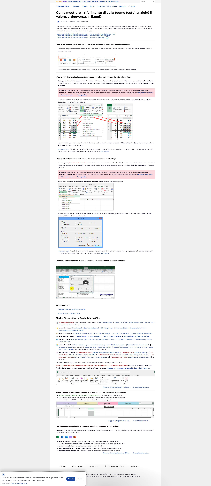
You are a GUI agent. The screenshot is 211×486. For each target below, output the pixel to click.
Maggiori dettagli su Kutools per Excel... (116, 387)
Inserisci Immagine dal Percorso (138, 355)
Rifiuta (80, 479)
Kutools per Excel (63, 149)
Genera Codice (119, 322)
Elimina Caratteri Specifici (110, 352)
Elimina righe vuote (107, 328)
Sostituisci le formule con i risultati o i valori (71, 309)
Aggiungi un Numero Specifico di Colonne (83, 339)
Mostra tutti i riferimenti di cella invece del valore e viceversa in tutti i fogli (80, 38)
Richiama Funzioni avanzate (77, 325)
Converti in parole (80, 357)
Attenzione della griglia (81, 345)
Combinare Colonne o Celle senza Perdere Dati (130, 328)
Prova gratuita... (82, 95)
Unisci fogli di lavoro (104, 347)
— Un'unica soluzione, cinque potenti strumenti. (87, 1)
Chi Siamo (135, 466)
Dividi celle (145, 357)
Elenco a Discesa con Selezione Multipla (136, 336)
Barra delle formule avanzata (116, 345)
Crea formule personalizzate (134, 322)
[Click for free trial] (95, 121)
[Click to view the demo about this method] (113, 34)
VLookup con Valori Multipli (101, 333)
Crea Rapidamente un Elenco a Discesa (88, 336)
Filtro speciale (68, 349)
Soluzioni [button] (76, 6)
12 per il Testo (84, 352)
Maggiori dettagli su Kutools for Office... (116, 453)
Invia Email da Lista (141, 347)
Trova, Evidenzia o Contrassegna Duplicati (85, 328)
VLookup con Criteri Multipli (82, 333)
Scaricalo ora (105, 151)
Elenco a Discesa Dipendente (112, 336)
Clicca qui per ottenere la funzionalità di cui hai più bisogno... (128, 368)
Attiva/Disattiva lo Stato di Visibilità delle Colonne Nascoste (126, 339)
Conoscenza (78, 466)
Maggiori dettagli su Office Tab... (119, 421)
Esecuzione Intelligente (105, 322)
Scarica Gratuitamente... (141, 387)
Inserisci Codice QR (122, 355)
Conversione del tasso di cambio (96, 357)
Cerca (132, 6)
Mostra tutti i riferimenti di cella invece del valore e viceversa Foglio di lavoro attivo (83, 35)
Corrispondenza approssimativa (141, 333)
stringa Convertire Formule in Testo (69, 313)
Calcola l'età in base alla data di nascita (82, 355)
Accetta (71, 479)
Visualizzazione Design (98, 345)
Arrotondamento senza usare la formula (71, 330)
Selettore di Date (90, 347)
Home (63, 466)
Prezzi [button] (92, 6)
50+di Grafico (128, 352)
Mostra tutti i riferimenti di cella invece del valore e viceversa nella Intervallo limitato (84, 34)
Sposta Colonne (102, 339)
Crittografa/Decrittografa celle (123, 347)
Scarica (84, 6)
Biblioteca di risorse (65, 347)
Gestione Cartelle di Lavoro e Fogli (138, 345)
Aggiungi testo (97, 352)
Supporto (122, 6)
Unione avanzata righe (135, 357)
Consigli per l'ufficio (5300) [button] (107, 6)
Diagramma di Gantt (140, 352)
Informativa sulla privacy (115, 466)
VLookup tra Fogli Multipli (121, 333)
